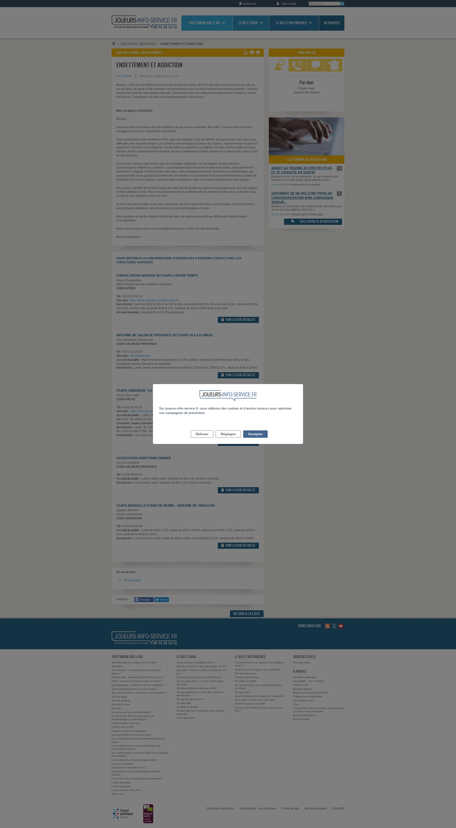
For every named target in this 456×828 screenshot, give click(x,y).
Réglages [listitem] (228, 434)
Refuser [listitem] (202, 434)
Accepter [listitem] (255, 434)
